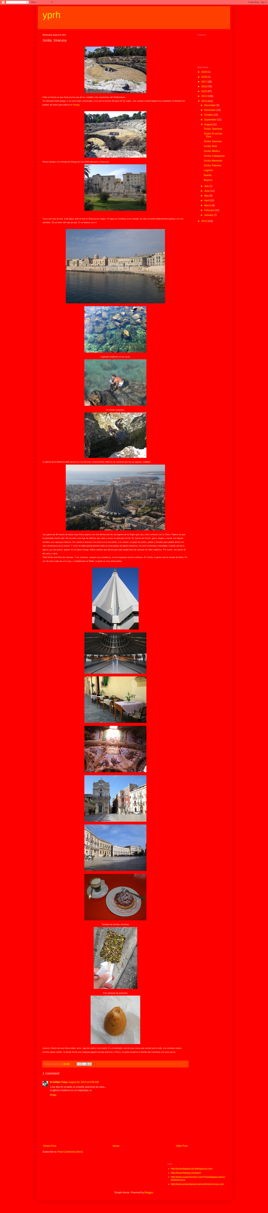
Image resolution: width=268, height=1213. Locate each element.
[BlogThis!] (81, 1064)
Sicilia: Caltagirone (214, 156)
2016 (204, 86)
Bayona (208, 180)
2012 (204, 221)
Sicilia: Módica (212, 151)
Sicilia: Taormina (213, 128)
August (208, 124)
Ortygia (76, 105)
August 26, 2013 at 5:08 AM (83, 1082)
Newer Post (49, 1146)
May (207, 195)
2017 (204, 81)
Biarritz (208, 175)
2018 (204, 77)
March (208, 205)
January (209, 215)
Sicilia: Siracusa (213, 141)
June (207, 191)
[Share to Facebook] (87, 1064)
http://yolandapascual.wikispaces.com (191, 1168)
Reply (53, 1095)
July (206, 186)
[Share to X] (84, 1064)
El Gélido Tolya (58, 1082)
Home (116, 1146)
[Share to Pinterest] (90, 1064)
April (207, 200)
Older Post (182, 1146)
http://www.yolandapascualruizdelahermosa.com (197, 1184)
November (210, 110)
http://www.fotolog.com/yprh (186, 1172)
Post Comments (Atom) (70, 1151)
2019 (204, 72)
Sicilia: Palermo (212, 165)
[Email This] (78, 1064)
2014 (204, 96)
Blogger (149, 1192)
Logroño (208, 170)
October (209, 115)
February (209, 210)
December (210, 105)
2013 (204, 101)
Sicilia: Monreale (213, 160)
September (210, 119)
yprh (51, 15)
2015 (204, 91)
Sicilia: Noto (210, 146)
